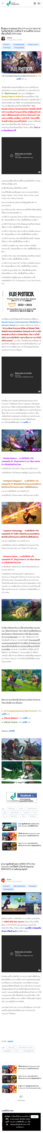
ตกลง (34, 1116)
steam (10, 1041)
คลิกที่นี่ (12, 731)
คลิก (26, 1122)
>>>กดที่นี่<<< (25, 422)
